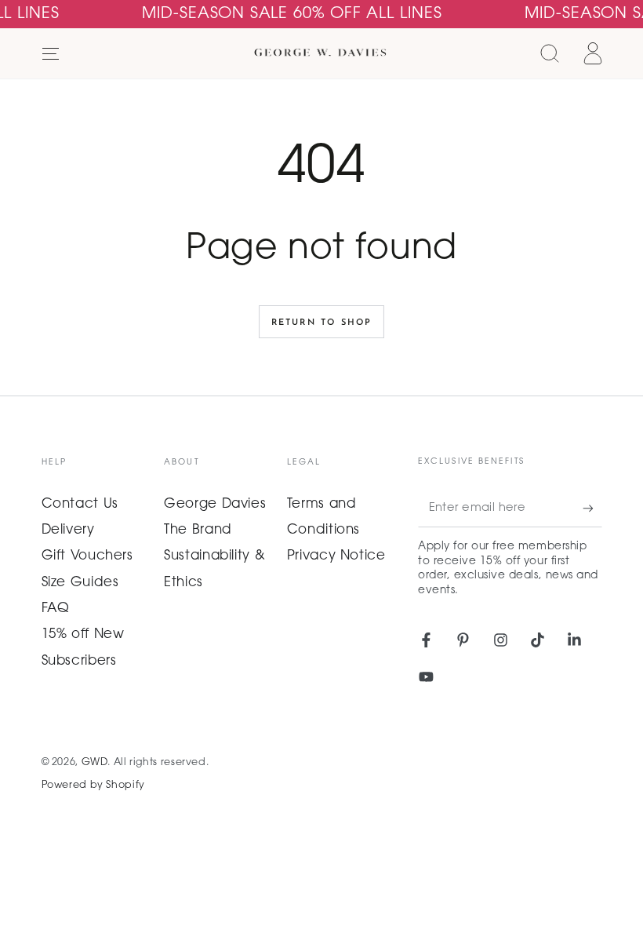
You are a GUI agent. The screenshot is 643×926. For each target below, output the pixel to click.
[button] (550, 53)
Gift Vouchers (87, 556)
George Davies (215, 504)
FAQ (56, 609)
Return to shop (321, 323)
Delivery (68, 530)
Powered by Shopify (93, 785)
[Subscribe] (592, 508)
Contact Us (80, 504)
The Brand (198, 530)
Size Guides (80, 583)
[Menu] (50, 53)
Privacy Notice (336, 556)
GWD (95, 762)
